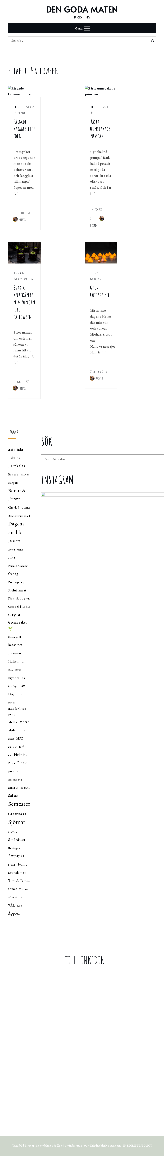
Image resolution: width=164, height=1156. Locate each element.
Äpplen (14, 913)
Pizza (11, 763)
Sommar (16, 856)
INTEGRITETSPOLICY (137, 1146)
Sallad (13, 795)
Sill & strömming (17, 813)
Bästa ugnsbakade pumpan (100, 129)
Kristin (22, 220)
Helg (93, 113)
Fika (11, 557)
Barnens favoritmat (24, 279)
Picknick (20, 754)
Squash (11, 864)
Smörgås (14, 848)
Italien (13, 661)
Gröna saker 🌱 (17, 625)
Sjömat (16, 822)
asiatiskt (16, 449)
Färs (11, 598)
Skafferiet (13, 832)
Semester (19, 804)
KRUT (18, 670)
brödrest (24, 474)
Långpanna (15, 694)
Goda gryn (23, 598)
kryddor (14, 678)
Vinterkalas (15, 897)
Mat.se (11, 702)
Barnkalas (16, 466)
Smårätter (17, 839)
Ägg (19, 905)
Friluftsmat (17, 590)
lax (23, 686)
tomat (12, 889)
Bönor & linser (17, 494)
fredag (13, 573)
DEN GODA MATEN (82, 9)
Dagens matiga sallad (19, 516)
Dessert (14, 540)
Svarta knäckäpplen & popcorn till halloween (24, 302)
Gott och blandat (19, 607)
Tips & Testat (19, 880)
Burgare (13, 483)
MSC (19, 738)
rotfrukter (13, 788)
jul (22, 661)
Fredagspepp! (17, 582)
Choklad (13, 508)
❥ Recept (19, 107)
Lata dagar (13, 686)
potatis (13, 771)
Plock (22, 762)
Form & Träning (17, 566)
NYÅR (22, 747)
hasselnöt (15, 645)
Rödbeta (25, 788)
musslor (12, 747)
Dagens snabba (16, 528)
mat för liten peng (17, 711)
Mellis (12, 722)
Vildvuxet (24, 889)
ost (10, 755)
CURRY (25, 508)
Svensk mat (17, 872)
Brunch (13, 474)
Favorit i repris (15, 549)
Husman (14, 653)
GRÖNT (106, 107)
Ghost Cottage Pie (100, 291)
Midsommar (17, 730)
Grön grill (14, 637)
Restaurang (15, 780)
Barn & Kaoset (21, 273)
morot (11, 738)
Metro (24, 722)
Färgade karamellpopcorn (24, 129)
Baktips (14, 458)
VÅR (11, 905)
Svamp (23, 864)
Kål (24, 678)
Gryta (14, 614)
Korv (10, 670)
